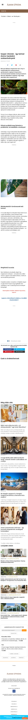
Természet (21, 657)
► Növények (15, 16)
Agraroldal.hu (14, 714)
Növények (13, 657)
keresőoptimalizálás (17, 694)
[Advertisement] (14, 37)
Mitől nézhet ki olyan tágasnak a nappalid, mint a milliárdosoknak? (13, 597)
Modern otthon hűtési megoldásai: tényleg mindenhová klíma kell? (13, 561)
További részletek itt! (17, 717)
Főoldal (3, 16)
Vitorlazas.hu (14, 701)
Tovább (21, 640)
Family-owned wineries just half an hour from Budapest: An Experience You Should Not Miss (13, 579)
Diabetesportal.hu (14, 706)
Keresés (24, 630)
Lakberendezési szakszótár (14, 627)
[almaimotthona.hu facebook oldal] (14, 691)
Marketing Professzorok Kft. (18, 695)
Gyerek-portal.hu (14, 711)
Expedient (24, 694)
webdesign (11, 694)
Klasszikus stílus (6, 636)
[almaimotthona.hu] (14, 4)
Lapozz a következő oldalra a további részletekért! (14, 299)
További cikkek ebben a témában (10, 543)
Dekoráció (5, 657)
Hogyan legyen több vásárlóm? (14, 688)
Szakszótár (13, 633)
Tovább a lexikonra (14, 653)
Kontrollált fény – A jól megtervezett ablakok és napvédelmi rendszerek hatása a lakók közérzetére (14, 617)
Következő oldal (16, 341)
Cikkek (9, 16)
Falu (3, 644)
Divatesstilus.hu (14, 709)
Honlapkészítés (5, 694)
